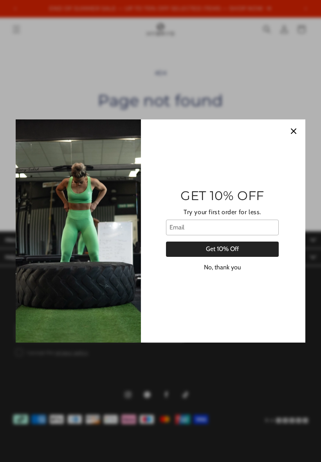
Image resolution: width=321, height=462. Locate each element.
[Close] (293, 131)
